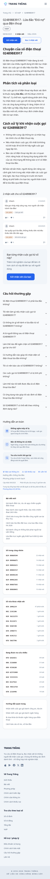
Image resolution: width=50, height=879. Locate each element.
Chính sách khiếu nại (12, 802)
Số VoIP (18, 13)
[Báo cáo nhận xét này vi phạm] (44, 218)
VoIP (5, 829)
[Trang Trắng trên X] (18, 765)
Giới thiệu (8, 780)
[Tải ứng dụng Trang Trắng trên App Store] (5, 765)
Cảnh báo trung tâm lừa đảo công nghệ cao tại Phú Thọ (25, 517)
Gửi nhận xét (11, 40)
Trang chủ (7, 13)
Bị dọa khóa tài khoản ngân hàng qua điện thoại (23, 718)
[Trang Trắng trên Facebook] (14, 765)
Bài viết (7, 784)
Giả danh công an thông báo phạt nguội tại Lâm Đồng (23, 530)
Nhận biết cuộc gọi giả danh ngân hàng (22, 713)
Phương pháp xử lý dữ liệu (11, 489)
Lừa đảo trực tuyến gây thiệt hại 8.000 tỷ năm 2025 (24, 537)
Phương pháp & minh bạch (14, 478)
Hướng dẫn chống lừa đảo (13, 475)
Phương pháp (9, 789)
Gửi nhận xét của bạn (20, 277)
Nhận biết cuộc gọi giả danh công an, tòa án (24, 708)
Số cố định (8, 816)
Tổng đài (7, 825)
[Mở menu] (45, 3)
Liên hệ (44, 472)
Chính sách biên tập (12, 793)
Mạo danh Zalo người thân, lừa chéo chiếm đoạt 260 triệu (23, 511)
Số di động (8, 821)
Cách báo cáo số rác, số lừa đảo (18, 724)
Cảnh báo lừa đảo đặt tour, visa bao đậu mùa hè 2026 (24, 524)
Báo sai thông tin (12, 472)
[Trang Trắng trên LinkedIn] (22, 765)
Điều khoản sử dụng (12, 844)
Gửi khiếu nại (30, 472)
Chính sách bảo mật (12, 848)
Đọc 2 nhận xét (31, 40)
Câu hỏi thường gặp (12, 852)
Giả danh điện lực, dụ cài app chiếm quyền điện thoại (23, 504)
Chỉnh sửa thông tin (12, 797)
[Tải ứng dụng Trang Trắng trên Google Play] (9, 765)
